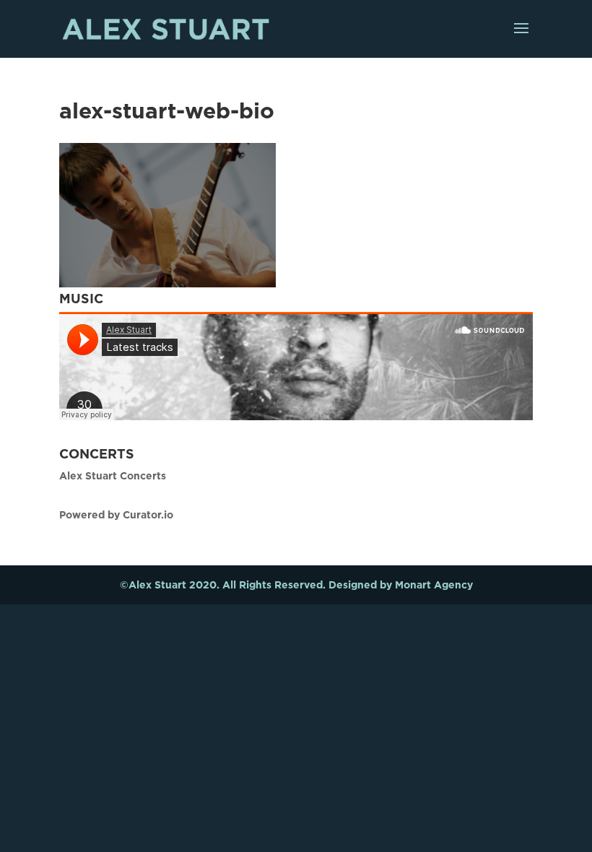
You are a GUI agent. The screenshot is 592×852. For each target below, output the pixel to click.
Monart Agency (434, 584)
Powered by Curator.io (116, 514)
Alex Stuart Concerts (112, 475)
